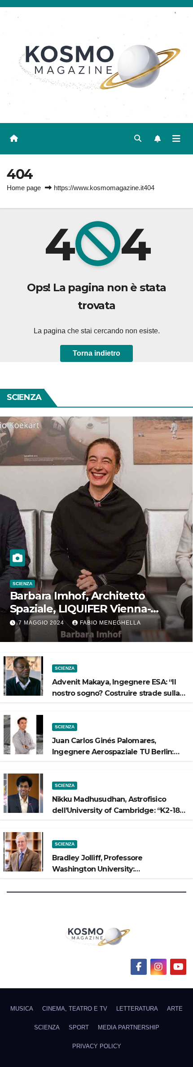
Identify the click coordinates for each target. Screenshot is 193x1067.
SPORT (79, 1027)
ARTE (175, 1008)
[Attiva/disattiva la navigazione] (176, 138)
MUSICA (21, 1008)
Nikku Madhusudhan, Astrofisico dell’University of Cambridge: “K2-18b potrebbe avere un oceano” (118, 810)
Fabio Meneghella (110, 623)
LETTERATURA (137, 1008)
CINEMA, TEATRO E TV (74, 1008)
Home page (24, 187)
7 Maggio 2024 (42, 623)
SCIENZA (22, 583)
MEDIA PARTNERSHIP (128, 1027)
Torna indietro (96, 353)
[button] (137, 138)
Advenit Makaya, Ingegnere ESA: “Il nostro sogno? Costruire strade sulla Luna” (116, 693)
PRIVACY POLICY (96, 1046)
